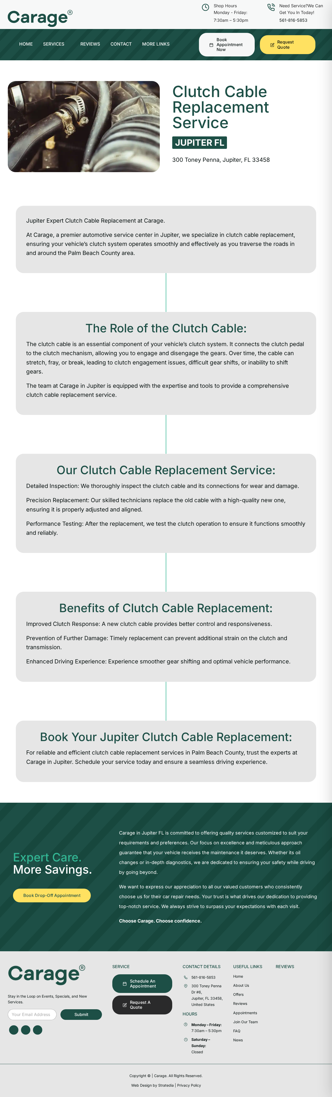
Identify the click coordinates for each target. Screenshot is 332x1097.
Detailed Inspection (52, 485)
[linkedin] (37, 1030)
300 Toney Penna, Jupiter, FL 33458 (221, 159)
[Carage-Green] (47, 966)
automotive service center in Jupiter (131, 234)
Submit (81, 1014)
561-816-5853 (293, 20)
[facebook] (13, 1030)
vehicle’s (175, 344)
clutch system (108, 243)
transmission (43, 647)
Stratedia (166, 1085)
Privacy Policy (189, 1085)
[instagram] (25, 1030)
